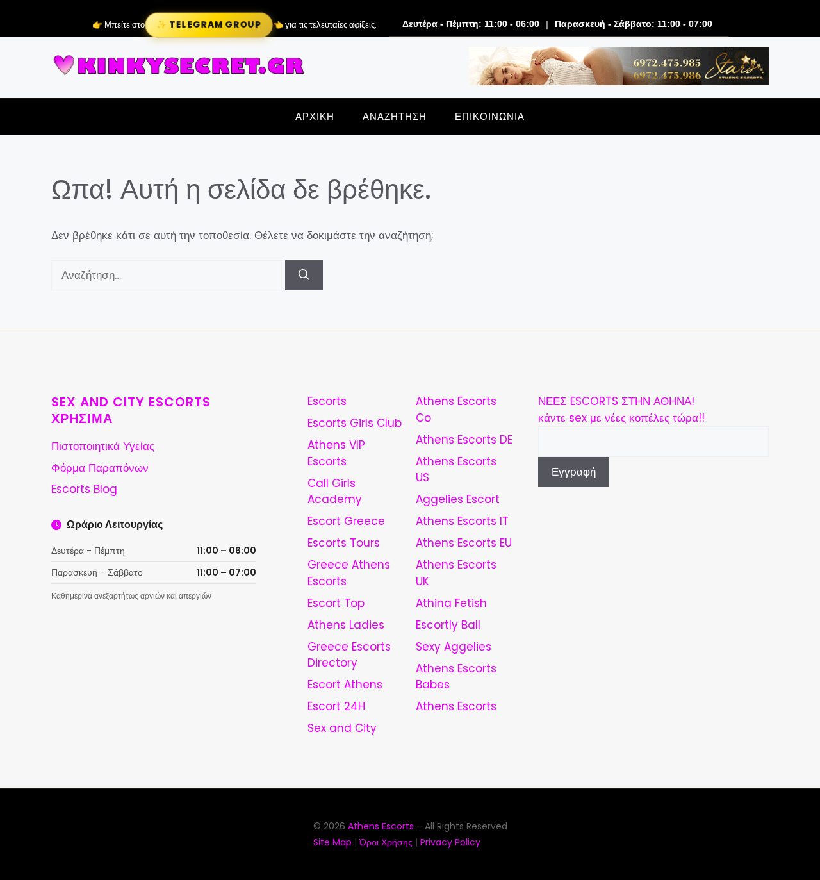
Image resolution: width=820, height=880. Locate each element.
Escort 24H (336, 706)
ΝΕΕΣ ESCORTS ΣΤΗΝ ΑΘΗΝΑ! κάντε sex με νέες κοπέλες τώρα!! (621, 410)
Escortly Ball (448, 625)
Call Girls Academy (335, 492)
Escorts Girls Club (355, 423)
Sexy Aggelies (453, 646)
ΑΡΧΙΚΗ (314, 116)
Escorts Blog (84, 489)
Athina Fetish (451, 603)
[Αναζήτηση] (304, 275)
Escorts (327, 401)
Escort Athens (345, 684)
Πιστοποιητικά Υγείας (102, 446)
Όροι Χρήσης (386, 842)
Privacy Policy (450, 842)
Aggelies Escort (458, 499)
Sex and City (342, 728)
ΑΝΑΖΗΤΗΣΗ (395, 116)
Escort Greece (346, 521)
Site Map (332, 842)
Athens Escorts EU (464, 543)
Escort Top (336, 603)
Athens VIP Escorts (336, 453)
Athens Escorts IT (462, 521)
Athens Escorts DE (464, 439)
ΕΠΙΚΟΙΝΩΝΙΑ (490, 116)
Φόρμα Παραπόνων (100, 468)
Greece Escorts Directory (349, 655)
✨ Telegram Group (208, 25)
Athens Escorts (456, 706)
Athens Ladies (346, 625)
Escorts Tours (344, 543)
